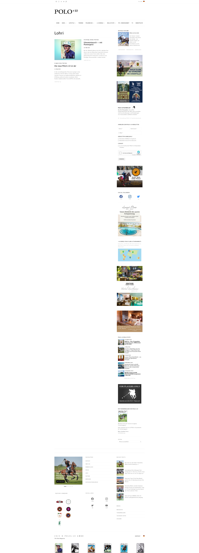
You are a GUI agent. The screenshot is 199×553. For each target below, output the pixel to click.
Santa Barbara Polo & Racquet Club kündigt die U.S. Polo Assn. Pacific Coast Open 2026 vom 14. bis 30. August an (135, 472)
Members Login (89, 467)
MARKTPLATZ (139, 23)
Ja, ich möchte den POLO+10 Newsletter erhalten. (130, 146)
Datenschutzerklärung (92, 482)
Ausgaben (119, 518)
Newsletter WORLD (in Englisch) (127, 138)
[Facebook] (56, 1)
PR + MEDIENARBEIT (123, 23)
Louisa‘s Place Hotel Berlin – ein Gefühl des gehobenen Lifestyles (133, 358)
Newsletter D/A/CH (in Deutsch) (127, 140)
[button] (57, 82)
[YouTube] (64, 1)
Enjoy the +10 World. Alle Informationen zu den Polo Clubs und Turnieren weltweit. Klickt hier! (129, 245)
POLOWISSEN (89, 23)
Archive (120, 439)
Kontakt (140, 1)
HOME (57, 23)
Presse (87, 470)
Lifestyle (71, 23)
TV (132, 23)
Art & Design (86, 39)
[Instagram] (59, 1)
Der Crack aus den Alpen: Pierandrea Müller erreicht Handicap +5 (68, 476)
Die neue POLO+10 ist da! (65, 66)
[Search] (66, 1)
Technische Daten (121, 515)
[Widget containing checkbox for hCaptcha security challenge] (129, 153)
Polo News (64, 63)
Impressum (88, 479)
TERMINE (80, 23)
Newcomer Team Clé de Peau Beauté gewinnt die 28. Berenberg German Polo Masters (134, 480)
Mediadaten (120, 509)
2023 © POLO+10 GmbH (69, 536)
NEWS (63, 23)
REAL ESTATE (110, 23)
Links (87, 473)
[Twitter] (61, 1)
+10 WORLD (100, 23)
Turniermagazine (121, 512)
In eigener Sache (58, 63)
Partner (88, 476)
